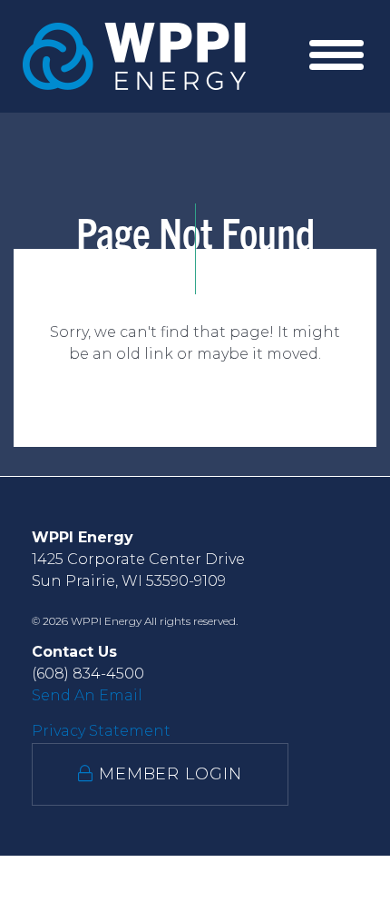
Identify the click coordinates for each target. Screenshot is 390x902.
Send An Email (87, 695)
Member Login (167, 774)
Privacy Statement (101, 730)
